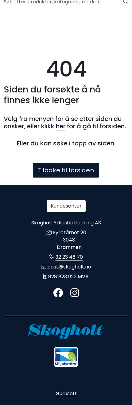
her (60, 126)
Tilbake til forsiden (66, 170)
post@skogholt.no (69, 266)
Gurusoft (66, 393)
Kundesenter (66, 205)
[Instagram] (74, 293)
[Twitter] (58, 293)
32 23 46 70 (69, 257)
